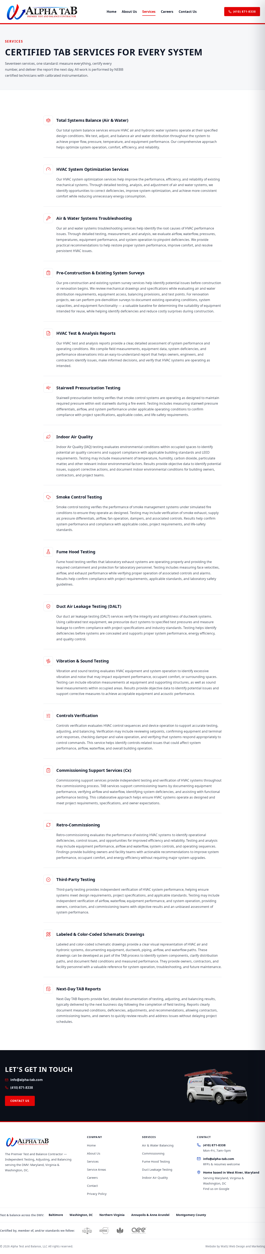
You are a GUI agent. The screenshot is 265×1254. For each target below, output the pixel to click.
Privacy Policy (97, 1194)
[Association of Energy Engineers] (139, 1230)
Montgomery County (191, 1215)
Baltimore (56, 1215)
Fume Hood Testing (156, 1161)
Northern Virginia (112, 1215)
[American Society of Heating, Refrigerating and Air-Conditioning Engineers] (104, 1230)
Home (111, 11)
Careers (167, 11)
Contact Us (188, 11)
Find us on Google (216, 1189)
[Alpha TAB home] (42, 12)
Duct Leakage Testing (157, 1169)
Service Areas (96, 1169)
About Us (129, 11)
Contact (92, 1185)
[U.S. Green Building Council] (120, 1230)
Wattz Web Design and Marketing (243, 1246)
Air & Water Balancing (157, 1145)
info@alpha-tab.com (26, 1079)
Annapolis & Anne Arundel (150, 1215)
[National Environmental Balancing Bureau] (87, 1230)
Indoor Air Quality (155, 1177)
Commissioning (153, 1153)
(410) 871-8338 (244, 11)
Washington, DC (81, 1215)
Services (148, 11)
